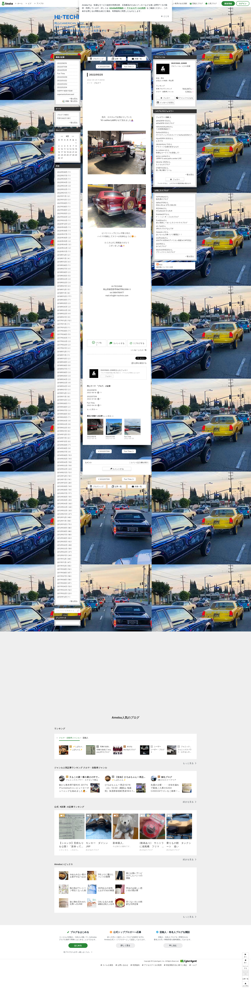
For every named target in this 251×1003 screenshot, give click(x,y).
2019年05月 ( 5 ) (63, 276)
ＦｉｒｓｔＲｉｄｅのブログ (167, 217)
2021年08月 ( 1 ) (63, 207)
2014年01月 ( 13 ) (64, 472)
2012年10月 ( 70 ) (64, 524)
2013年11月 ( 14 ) (64, 479)
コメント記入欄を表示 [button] (139, 462)
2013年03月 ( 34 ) (64, 507)
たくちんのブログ (163, 164)
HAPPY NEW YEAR (64, 91)
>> (73, 136)
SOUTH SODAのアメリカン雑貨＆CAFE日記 (173, 240)
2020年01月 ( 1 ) (63, 251)
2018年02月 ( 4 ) (64, 313)
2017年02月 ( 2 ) (63, 345)
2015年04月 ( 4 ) (64, 421)
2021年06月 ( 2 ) (63, 210)
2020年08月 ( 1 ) (64, 231)
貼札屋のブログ (162, 199)
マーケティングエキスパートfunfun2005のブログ (175, 135)
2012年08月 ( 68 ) (64, 531)
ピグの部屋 (186, 66)
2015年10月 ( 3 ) (63, 400)
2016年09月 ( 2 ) (63, 362)
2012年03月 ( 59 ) (64, 548)
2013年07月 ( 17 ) (64, 493)
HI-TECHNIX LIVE (77, 17)
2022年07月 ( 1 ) (63, 175)
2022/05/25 (96, 74)
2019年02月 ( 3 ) (64, 282)
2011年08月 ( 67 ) (64, 573)
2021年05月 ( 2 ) (63, 213)
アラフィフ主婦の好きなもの (167, 147)
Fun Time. (91, 403)
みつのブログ (161, 246)
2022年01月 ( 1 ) (63, 193)
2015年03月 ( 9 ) (64, 424)
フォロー (108, 376)
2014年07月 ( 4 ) (64, 452)
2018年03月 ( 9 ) (64, 310)
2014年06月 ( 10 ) (64, 455)
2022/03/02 (62, 84)
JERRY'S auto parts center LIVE (168, 158)
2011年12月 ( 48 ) (64, 559)
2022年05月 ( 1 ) (63, 179)
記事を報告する (140, 363)
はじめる (78, 945)
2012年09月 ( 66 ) (64, 528)
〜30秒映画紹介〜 (163, 129)
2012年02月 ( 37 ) (64, 552)
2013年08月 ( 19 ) (64, 490)
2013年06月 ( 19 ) (64, 497)
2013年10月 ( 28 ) (64, 483)
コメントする (118, 469)
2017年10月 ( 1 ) (63, 327)
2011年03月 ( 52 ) (64, 590)
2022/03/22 (62, 80)
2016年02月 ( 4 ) (64, 386)
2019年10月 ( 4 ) (63, 262)
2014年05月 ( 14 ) (64, 459)
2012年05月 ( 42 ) (64, 541)
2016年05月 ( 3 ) (64, 376)
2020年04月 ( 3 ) (64, 244)
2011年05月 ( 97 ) (64, 583)
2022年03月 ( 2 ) (64, 186)
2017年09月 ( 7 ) (63, 331)
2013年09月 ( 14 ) (64, 486)
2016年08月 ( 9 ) (63, 365)
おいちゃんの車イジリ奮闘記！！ (169, 234)
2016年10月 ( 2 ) (63, 358)
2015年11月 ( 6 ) (63, 396)
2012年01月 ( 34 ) (64, 555)
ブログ (96, 83)
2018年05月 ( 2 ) (63, 303)
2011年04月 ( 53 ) (64, 586)
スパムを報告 (108, 965)
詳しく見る (125, 945)
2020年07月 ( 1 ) (64, 234)
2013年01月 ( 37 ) (64, 514)
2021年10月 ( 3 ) (63, 200)
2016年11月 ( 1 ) (63, 355)
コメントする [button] (118, 343)
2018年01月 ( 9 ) (63, 317)
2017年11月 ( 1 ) (63, 324)
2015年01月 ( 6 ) (63, 431)
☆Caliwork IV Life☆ (164, 211)
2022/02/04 (62, 87)
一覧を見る (189, 174)
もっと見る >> (92, 409)
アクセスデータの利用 (153, 965)
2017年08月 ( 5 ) (63, 334)
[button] (245, 984)
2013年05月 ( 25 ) (64, 500)
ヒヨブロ (159, 141)
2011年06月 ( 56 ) (64, 579)
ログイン (242, 3)
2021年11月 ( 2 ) (63, 196)
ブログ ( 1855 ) (63, 115)
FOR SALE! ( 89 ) (63, 118)
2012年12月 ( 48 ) (64, 517)
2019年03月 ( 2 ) (64, 279)
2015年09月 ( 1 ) (63, 403)
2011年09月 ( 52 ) (64, 569)
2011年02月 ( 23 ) (64, 593)
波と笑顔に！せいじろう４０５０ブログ (172, 222)
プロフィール (176, 66)
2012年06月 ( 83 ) (64, 538)
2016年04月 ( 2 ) (64, 379)
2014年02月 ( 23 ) (64, 469)
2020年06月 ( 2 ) (64, 238)
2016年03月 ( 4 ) (64, 383)
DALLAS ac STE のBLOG (166, 205)
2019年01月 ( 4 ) (63, 286)
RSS (160, 265)
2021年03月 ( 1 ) (63, 220)
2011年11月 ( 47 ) (64, 562)
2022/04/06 (62, 77)
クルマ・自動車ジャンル (165, 92)
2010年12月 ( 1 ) (63, 597)
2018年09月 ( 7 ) (63, 300)
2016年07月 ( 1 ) (63, 369)
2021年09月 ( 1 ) (63, 203)
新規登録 (228, 3)
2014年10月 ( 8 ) (63, 441)
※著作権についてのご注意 (164, 267)
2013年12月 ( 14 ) (64, 476)
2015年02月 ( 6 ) (63, 428)
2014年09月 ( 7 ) (64, 445)
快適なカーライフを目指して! (167, 153)
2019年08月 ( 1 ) (63, 265)
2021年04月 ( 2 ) (64, 217)
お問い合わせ (123, 965)
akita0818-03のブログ (165, 123)
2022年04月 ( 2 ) (64, 182)
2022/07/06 (92, 396)
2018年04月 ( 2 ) (64, 307)
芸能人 (85, 738)
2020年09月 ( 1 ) (64, 227)
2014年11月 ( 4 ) (63, 438)
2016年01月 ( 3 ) (63, 390)
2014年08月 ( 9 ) (64, 448)
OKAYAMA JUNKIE (179, 63)
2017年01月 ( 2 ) (63, 348)
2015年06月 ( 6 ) (63, 414)
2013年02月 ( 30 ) (64, 510)
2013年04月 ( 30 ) (64, 503)
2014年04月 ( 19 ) (64, 462)
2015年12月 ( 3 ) (63, 393)
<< (62, 136)
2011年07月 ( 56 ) (64, 576)
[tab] (69, 738)
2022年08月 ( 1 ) (63, 172)
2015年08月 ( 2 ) (63, 407)
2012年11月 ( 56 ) (64, 521)
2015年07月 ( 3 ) (64, 410)
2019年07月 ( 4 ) (64, 269)
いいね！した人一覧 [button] (139, 350)
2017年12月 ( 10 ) (64, 320)
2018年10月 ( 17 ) (64, 296)
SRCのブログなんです (165, 228)
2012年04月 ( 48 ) (64, 545)
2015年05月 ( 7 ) (63, 417)
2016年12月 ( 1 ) (63, 351)
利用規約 (136, 965)
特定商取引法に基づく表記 (176, 965)
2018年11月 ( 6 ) (63, 293)
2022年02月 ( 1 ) (63, 189)
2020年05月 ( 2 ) (64, 241)
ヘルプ (194, 965)
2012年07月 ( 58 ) (64, 535)
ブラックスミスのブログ (165, 252)
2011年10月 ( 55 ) (64, 566)
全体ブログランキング (164, 89)
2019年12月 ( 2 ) (63, 255)
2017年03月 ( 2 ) (64, 341)
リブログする (138, 343)
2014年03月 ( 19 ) (64, 465)
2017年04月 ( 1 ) (63, 338)
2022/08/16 (91, 390)
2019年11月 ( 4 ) (63, 258)
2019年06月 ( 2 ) (63, 272)
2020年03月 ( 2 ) (64, 248)
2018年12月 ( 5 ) (63, 289)
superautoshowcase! (65, 94)
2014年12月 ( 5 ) (63, 434)
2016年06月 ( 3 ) (64, 372)
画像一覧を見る (71, 101)
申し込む (173, 945)
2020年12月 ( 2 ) (63, 224)
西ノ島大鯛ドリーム (164, 170)
